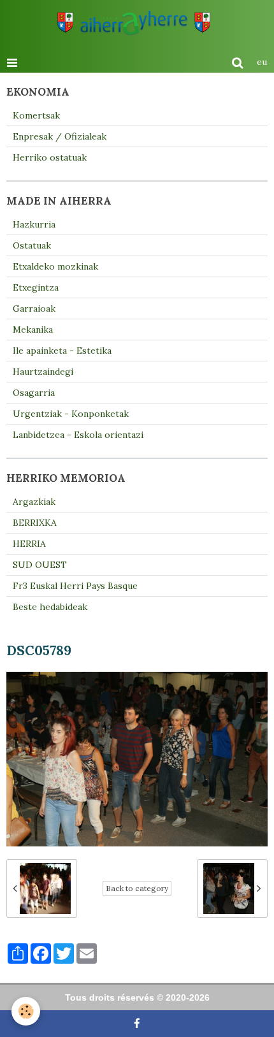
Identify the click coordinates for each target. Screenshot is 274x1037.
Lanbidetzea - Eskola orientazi (78, 434)
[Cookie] (25, 1011)
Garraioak (34, 308)
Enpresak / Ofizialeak (59, 136)
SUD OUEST (40, 564)
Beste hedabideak (50, 607)
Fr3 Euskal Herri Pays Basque (75, 585)
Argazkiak (34, 501)
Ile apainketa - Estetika (62, 350)
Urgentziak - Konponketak (71, 413)
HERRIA (29, 543)
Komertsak (36, 115)
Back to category (137, 888)
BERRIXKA (35, 522)
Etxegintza (36, 287)
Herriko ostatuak (50, 157)
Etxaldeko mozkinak (55, 266)
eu (262, 62)
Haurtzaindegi (43, 371)
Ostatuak (32, 245)
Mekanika (33, 329)
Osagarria (34, 392)
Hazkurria (34, 224)
